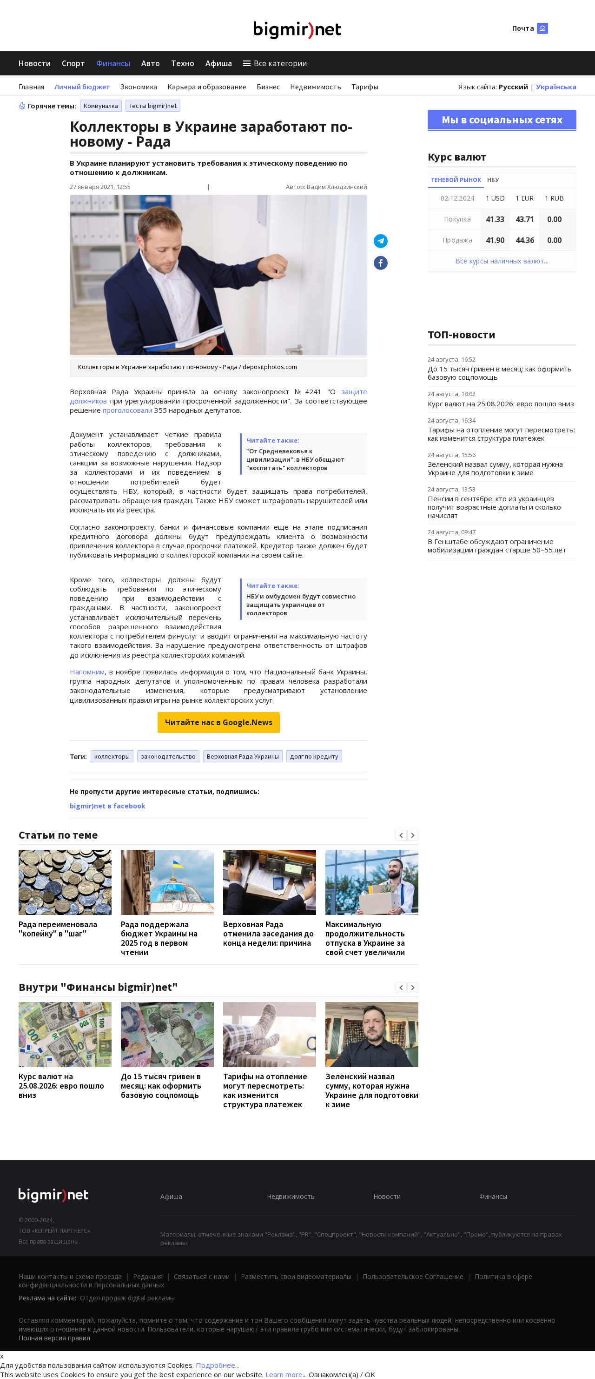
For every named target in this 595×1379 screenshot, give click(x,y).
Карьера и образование (206, 86)
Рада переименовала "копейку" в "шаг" (58, 929)
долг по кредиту (314, 756)
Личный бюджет (82, 86)
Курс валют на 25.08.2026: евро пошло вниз (61, 1085)
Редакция (148, 1276)
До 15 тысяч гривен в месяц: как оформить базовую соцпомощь (161, 1085)
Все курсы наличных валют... (502, 260)
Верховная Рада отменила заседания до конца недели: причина (268, 933)
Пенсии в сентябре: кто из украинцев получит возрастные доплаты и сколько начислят (494, 507)
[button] (401, 835)
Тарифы (364, 86)
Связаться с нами (202, 1276)
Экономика (138, 86)
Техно (182, 63)
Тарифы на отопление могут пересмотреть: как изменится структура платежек (265, 1090)
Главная (31, 86)
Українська (556, 86)
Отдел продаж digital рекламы (127, 1297)
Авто (150, 63)
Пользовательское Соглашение (413, 1276)
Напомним (87, 671)
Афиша (218, 63)
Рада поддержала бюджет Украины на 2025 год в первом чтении (159, 938)
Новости (35, 63)
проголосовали (127, 410)
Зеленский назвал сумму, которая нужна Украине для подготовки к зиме (371, 1090)
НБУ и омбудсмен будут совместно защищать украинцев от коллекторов (301, 604)
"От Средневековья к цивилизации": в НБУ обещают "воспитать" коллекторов (295, 459)
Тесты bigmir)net (153, 105)
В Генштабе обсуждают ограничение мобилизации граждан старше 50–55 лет (497, 545)
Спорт (73, 63)
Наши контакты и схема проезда (70, 1276)
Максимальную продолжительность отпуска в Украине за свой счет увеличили (365, 938)
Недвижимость (315, 86)
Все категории (280, 63)
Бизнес (268, 86)
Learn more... (286, 1374)
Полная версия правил (54, 1337)
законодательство (168, 756)
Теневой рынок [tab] (456, 180)
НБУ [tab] (493, 180)
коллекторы (112, 756)
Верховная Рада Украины (243, 756)
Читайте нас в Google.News (218, 722)
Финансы (113, 63)
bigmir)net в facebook (107, 805)
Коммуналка (101, 105)
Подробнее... (217, 1365)
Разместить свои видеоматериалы (296, 1276)
